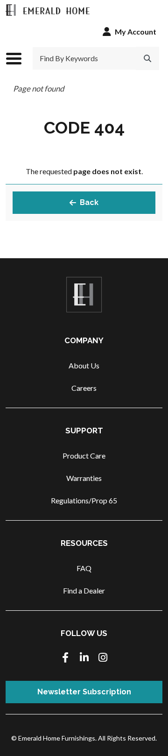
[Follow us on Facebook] (65, 658)
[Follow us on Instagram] (102, 658)
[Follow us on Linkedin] (84, 658)
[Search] (147, 58)
